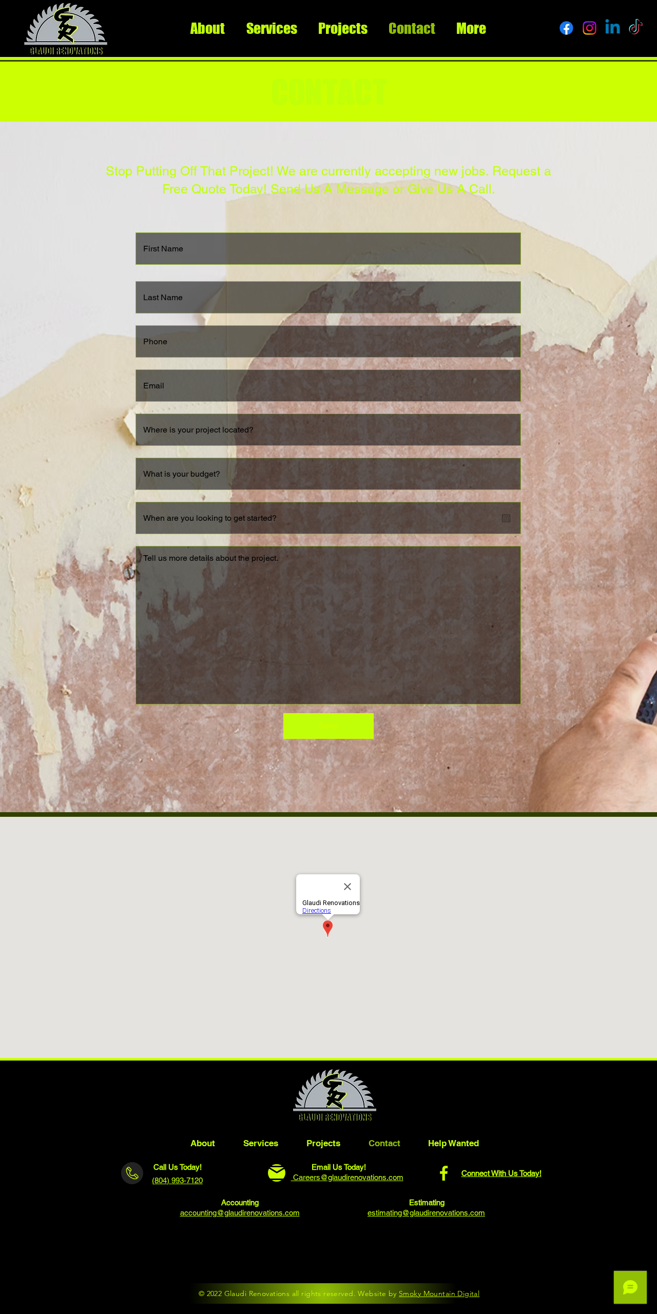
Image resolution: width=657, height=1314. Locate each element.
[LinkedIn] (356, 1267)
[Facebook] (444, 1173)
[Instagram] (322, 1267)
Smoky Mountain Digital (439, 1293)
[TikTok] (390, 1267)
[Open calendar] (506, 518)
